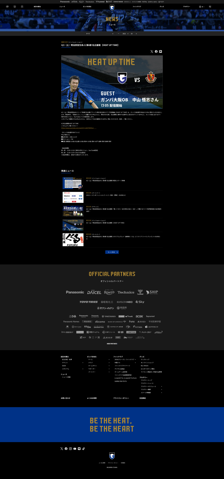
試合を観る (37, 6)
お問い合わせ (65, 398)
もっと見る (111, 252)
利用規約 (143, 398)
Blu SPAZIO (144, 366)
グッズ (162, 6)
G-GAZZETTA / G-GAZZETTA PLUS (125, 378)
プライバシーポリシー (121, 398)
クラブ (90, 363)
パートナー (91, 372)
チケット (65, 363)
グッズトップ (145, 359)
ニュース (62, 6)
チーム (90, 359)
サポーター (91, 369)
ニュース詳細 (66, 377)
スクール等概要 (146, 392)
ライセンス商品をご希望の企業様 (151, 372)
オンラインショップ (147, 363)
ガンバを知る (87, 6)
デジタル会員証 (119, 369)
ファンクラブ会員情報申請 (123, 375)
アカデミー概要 (146, 389)
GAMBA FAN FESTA (121, 381)
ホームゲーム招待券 (121, 372)
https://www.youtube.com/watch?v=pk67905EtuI (78, 128)
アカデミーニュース (147, 383)
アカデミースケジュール (148, 386)
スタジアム (65, 369)
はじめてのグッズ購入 (148, 369)
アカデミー (186, 6)
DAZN (64, 366)
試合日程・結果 (67, 359)
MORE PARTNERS (112, 343)
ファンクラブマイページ (122, 366)
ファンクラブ (137, 6)
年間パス (117, 363)
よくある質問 (92, 398)
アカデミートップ (146, 380)
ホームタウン (92, 366)
